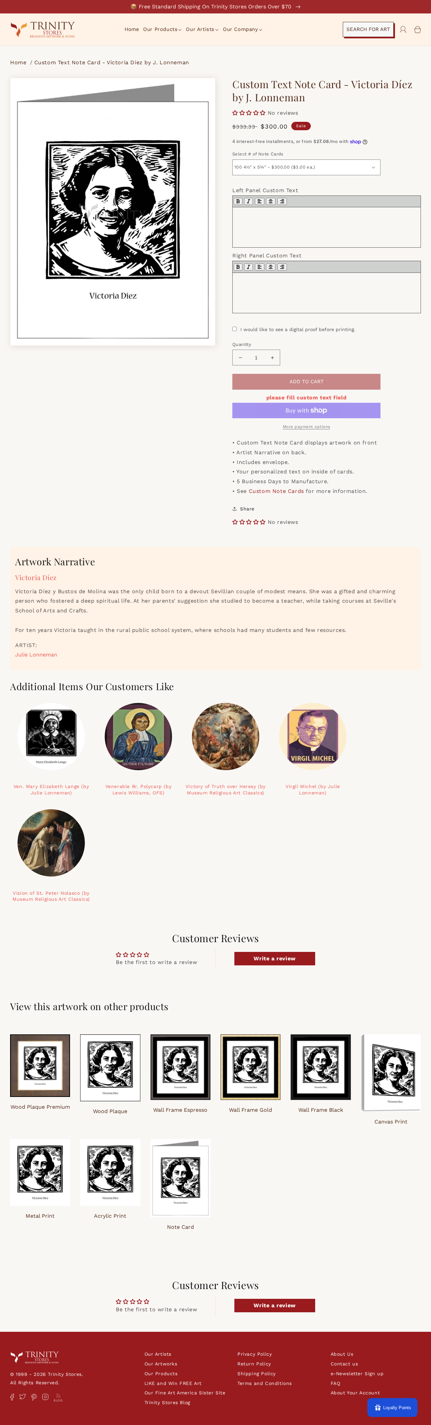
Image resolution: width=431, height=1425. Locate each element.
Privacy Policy (254, 1354)
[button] (162, 29)
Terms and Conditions (264, 1383)
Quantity (241, 344)
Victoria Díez (36, 577)
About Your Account (355, 1392)
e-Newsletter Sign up (357, 1373)
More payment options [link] (306, 426)
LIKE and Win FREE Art (173, 1383)
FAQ (335, 1383)
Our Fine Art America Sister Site (185, 1392)
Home (19, 62)
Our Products (161, 1373)
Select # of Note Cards (258, 153)
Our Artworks (160, 1363)
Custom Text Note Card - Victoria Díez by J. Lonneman (111, 62)
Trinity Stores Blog (167, 1402)
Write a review (274, 958)
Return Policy (254, 1363)
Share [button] (247, 508)
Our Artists (158, 1354)
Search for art (368, 29)
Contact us (344, 1363)
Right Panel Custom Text (267, 255)
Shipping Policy (256, 1373)
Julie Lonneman (36, 654)
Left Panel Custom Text (265, 190)
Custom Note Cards (276, 491)
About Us (342, 1354)
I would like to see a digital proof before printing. (297, 329)
